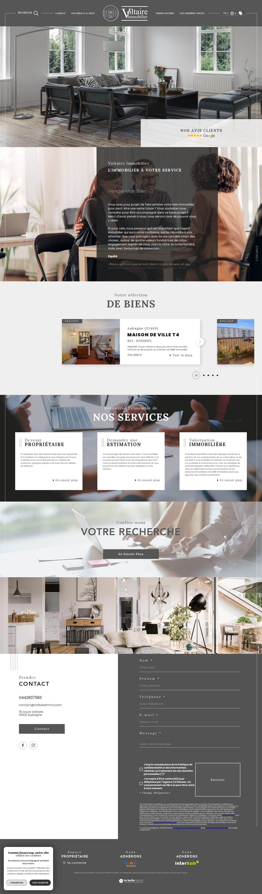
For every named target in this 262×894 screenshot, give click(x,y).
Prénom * (149, 678)
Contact (257, 253)
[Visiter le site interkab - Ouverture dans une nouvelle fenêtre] (187, 863)
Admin (158, 873)
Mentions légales (148, 873)
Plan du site (137, 873)
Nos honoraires (125, 873)
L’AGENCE (60, 13)
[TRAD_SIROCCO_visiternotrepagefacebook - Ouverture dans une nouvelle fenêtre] (23, 745)
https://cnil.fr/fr (228, 815)
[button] (62, 342)
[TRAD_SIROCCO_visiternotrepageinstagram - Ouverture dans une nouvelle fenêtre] (33, 745)
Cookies (184, 873)
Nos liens (165, 873)
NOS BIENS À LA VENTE (83, 13)
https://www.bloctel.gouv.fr (165, 822)
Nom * (146, 660)
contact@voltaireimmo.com (40, 705)
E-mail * (148, 714)
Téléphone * (152, 696)
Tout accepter (40, 882)
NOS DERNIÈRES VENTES (192, 13)
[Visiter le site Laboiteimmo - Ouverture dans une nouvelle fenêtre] (131, 884)
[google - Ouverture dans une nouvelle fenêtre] (131, 864)
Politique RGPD (175, 873)
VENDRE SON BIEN (165, 13)
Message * (150, 733)
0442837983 (30, 697)
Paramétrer (16, 882)
